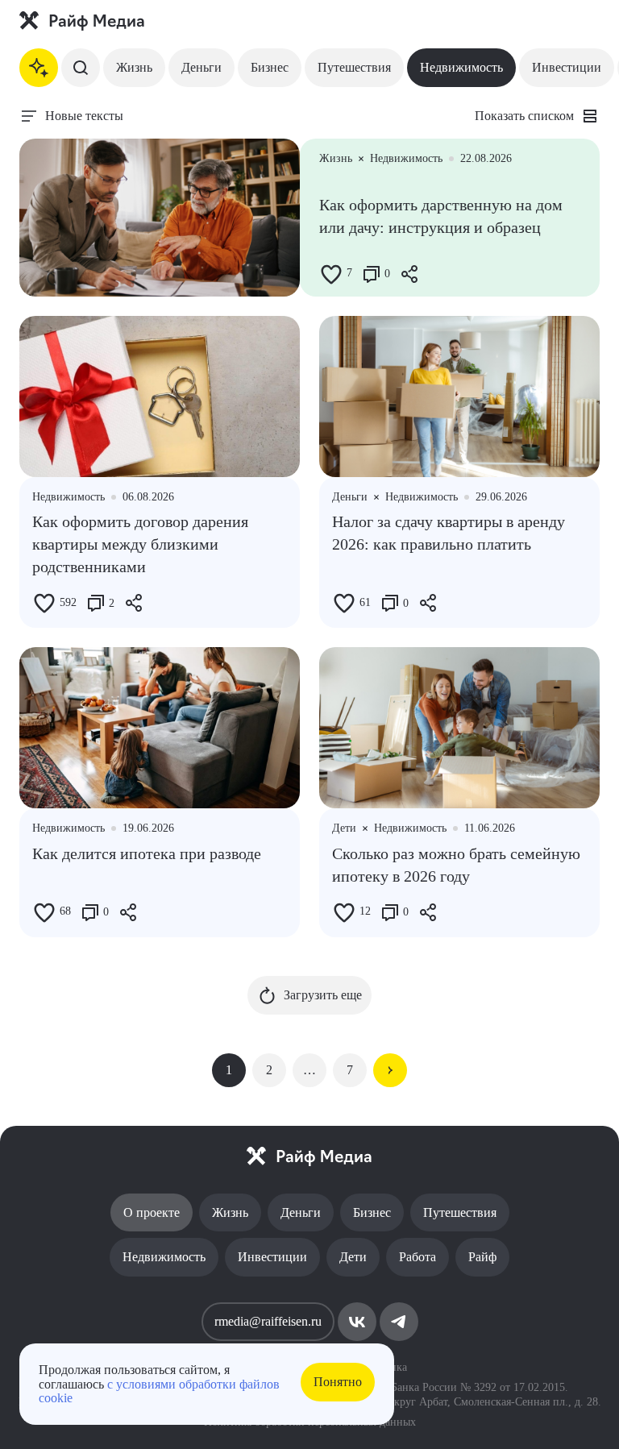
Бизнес (270, 67)
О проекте (151, 1212)
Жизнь (134, 67)
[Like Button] (331, 274)
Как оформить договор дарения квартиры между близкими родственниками (140, 544)
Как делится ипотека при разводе (146, 853)
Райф (482, 1257)
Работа (417, 1257)
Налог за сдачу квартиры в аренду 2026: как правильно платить (448, 533)
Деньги (201, 67)
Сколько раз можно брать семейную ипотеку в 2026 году (456, 865)
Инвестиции (566, 67)
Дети (353, 1257)
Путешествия (354, 67)
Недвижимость (461, 67)
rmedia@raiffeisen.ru (268, 1321)
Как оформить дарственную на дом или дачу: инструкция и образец (441, 216)
